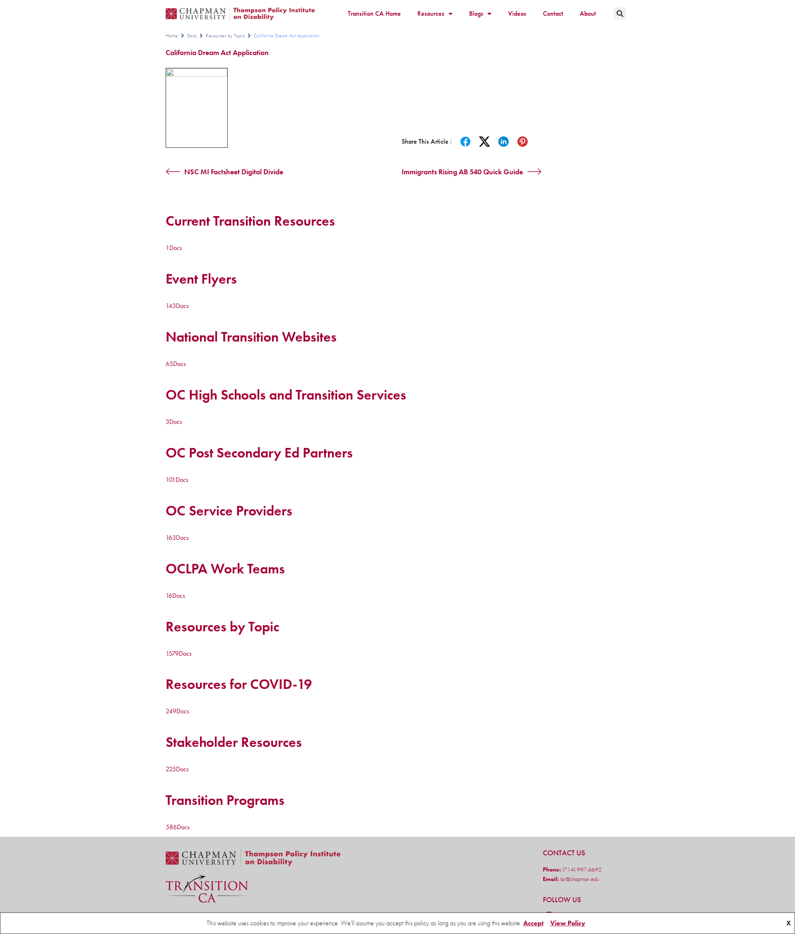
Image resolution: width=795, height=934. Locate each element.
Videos (517, 13)
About (588, 13)
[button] (620, 13)
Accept (533, 923)
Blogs (476, 13)
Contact (553, 13)
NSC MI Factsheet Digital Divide (233, 171)
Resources (430, 13)
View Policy (567, 923)
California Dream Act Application (217, 52)
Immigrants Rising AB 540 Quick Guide (462, 171)
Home (172, 35)
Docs (192, 35)
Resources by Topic (225, 35)
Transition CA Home (374, 13)
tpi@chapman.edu (579, 879)
